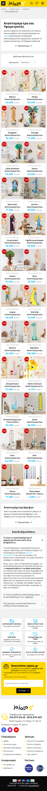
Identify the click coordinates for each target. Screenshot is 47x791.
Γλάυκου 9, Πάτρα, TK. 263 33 (15, 724)
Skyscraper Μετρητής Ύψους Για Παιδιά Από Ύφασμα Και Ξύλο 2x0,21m (34, 492)
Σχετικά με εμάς (10, 744)
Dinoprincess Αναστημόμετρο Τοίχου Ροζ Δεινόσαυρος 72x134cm (12, 385)
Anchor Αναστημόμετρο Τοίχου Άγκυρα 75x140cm (34, 205)
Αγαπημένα (8, 768)
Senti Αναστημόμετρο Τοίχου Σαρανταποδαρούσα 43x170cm (34, 420)
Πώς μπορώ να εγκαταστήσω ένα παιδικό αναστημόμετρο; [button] (19, 604)
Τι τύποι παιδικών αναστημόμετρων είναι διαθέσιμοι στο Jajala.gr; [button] (21, 595)
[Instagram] (10, 729)
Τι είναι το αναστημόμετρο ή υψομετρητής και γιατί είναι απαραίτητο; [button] (17, 540)
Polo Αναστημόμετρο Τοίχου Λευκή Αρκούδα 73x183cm (12, 456)
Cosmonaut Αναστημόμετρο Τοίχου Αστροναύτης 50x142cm (12, 241)
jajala (6, 36)
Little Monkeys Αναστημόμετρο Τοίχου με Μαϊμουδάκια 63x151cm (12, 169)
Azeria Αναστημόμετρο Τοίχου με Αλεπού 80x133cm (12, 277)
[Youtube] (16, 729)
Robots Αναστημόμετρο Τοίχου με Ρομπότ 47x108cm (12, 349)
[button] (42, 3)
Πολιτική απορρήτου (35, 751)
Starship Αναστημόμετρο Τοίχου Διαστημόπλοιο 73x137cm (34, 313)
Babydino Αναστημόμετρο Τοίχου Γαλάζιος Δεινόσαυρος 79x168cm (35, 349)
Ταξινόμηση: (14, 62)
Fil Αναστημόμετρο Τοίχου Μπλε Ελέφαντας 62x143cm (12, 420)
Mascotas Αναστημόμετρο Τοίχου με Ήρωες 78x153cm (12, 205)
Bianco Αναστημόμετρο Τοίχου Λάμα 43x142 (12, 98)
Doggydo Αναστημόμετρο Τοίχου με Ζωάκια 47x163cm (12, 133)
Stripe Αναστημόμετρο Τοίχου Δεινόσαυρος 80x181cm (34, 98)
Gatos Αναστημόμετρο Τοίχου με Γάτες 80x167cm (34, 169)
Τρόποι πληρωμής (34, 744)
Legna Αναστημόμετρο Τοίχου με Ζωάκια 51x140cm (12, 313)
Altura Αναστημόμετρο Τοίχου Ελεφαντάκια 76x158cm (12, 492)
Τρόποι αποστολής (34, 748)
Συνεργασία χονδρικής (13, 754)
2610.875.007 (34, 717)
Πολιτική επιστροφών (35, 741)
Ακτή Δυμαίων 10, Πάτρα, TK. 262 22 (26, 721)
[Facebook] (3, 729)
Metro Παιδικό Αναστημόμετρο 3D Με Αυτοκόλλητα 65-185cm (34, 385)
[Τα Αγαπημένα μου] (36, 3)
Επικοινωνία (8, 751)
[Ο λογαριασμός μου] (31, 3)
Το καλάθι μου (9, 764)
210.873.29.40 (17, 717)
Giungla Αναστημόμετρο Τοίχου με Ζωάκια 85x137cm (34, 133)
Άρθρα (6, 741)
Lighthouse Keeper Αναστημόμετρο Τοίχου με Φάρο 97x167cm (34, 241)
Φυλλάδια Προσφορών (12, 748)
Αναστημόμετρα (12, 94)
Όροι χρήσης (32, 754)
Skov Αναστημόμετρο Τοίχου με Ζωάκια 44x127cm (34, 277)
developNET (34, 785)
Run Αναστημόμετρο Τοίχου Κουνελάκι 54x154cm (34, 456)
